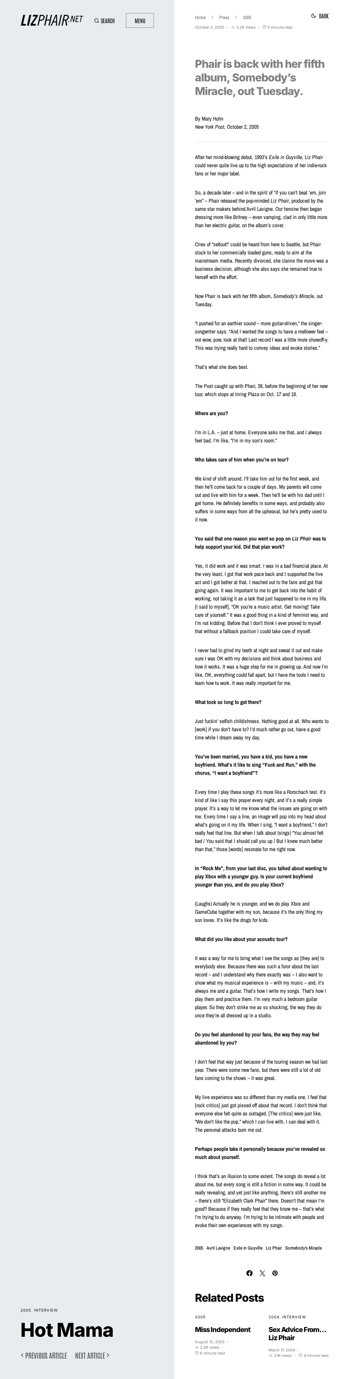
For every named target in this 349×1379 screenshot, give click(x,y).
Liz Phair (274, 1247)
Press (224, 17)
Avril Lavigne (218, 1247)
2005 (25, 1310)
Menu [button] (140, 20)
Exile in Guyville (247, 1247)
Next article (90, 1355)
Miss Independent (223, 1330)
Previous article (46, 1355)
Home (200, 17)
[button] (104, 20)
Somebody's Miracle (303, 1247)
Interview (46, 1310)
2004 (274, 1317)
